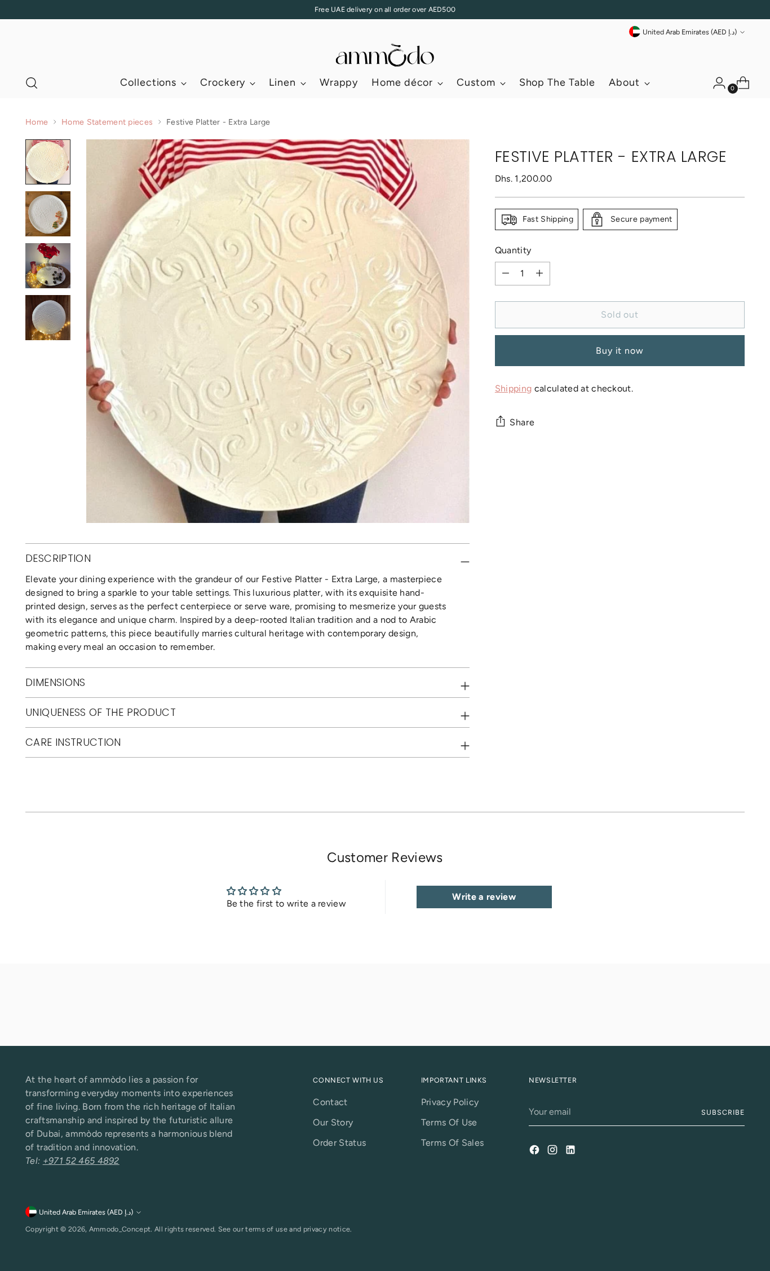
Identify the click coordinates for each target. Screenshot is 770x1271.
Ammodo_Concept (120, 1229)
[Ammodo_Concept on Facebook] (535, 1151)
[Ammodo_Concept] (385, 53)
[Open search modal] (31, 83)
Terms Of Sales (452, 1142)
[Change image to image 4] (47, 317)
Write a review (483, 896)
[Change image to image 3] (47, 265)
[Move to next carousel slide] (735, 1007)
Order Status (339, 1142)
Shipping (513, 388)
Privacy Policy (450, 1102)
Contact (330, 1102)
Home (36, 122)
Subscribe (722, 1112)
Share (522, 422)
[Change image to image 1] (47, 161)
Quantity (513, 250)
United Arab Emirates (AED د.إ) (690, 32)
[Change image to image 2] (47, 213)
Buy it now (619, 350)
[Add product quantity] (539, 273)
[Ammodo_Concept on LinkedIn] (571, 1151)
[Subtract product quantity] (505, 273)
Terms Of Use (449, 1122)
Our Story (333, 1122)
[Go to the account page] (714, 83)
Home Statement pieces (107, 122)
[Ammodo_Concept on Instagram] (553, 1151)
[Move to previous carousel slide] (709, 1007)
